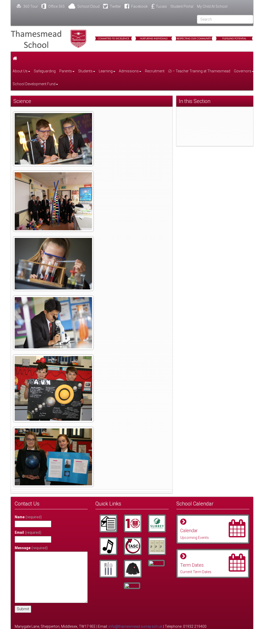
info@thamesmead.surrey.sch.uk (135, 626)
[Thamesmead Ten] (132, 523)
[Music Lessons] (107, 546)
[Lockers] (156, 546)
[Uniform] (132, 569)
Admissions (129, 71)
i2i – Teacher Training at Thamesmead (199, 71)
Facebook (139, 6)
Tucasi (161, 6)
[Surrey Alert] (156, 523)
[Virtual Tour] (132, 585)
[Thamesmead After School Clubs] (132, 546)
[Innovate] (107, 569)
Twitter (115, 6)
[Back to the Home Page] (48, 39)
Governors (242, 71)
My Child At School (212, 6)
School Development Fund (34, 84)
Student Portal (181, 6)
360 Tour (30, 6)
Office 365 (56, 6)
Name (28, 517)
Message (31, 548)
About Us (20, 71)
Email (28, 532)
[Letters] (107, 523)
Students (85, 71)
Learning (106, 71)
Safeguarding (45, 71)
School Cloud (88, 6)
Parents (65, 71)
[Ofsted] (156, 563)
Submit (23, 609)
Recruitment (154, 71)
